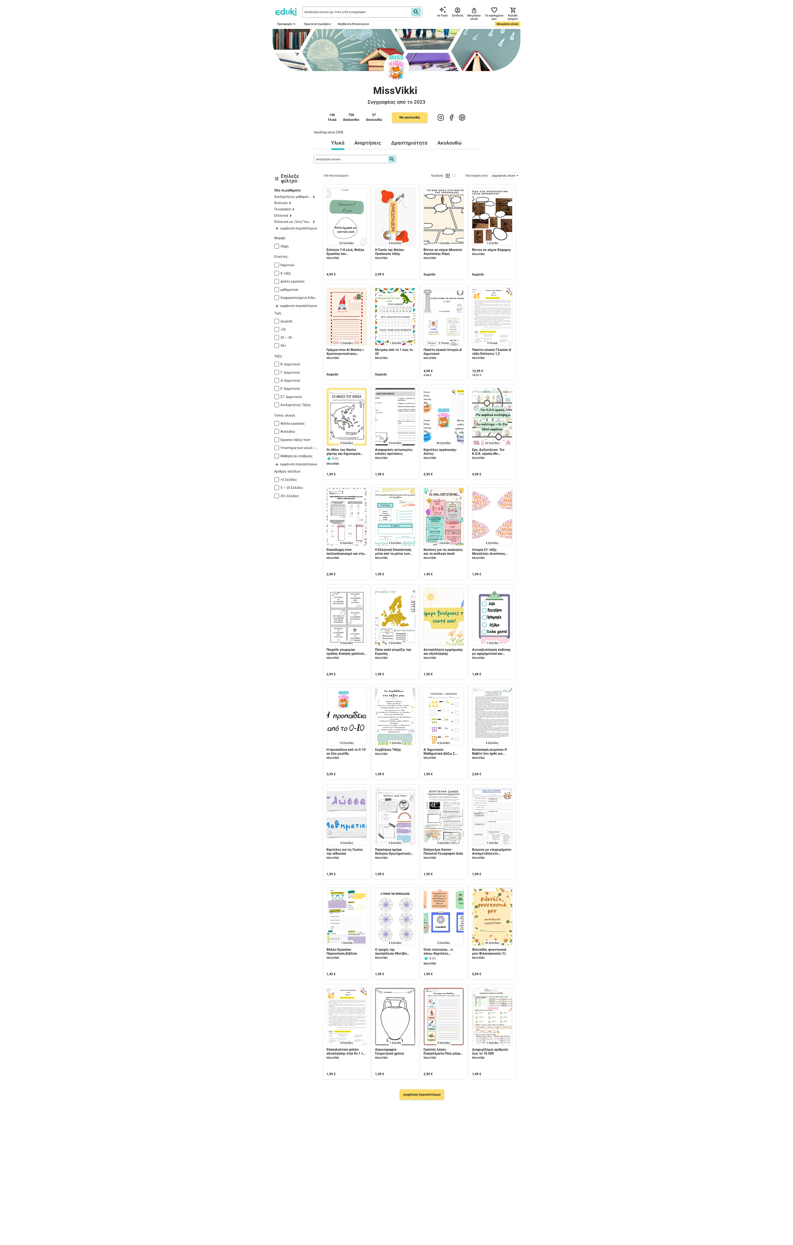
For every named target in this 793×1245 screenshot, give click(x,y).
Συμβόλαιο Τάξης (388, 750)
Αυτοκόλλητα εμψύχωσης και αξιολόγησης (443, 652)
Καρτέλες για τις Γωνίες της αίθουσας (344, 851)
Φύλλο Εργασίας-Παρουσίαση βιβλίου (341, 951)
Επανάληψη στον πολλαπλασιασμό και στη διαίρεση (345, 552)
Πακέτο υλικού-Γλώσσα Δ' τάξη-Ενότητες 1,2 (492, 352)
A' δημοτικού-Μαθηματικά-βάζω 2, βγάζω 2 (439, 752)
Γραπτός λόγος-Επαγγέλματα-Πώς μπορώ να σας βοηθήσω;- (443, 1051)
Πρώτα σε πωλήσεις (317, 24)
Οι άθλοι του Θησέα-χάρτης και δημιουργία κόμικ (343, 452)
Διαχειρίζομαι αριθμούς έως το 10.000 (490, 1051)
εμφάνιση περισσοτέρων (422, 1095)
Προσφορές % (286, 24)
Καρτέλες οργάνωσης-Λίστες (440, 452)
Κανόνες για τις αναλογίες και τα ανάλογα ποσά (443, 552)
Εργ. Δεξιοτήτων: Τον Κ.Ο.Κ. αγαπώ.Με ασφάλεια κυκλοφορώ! (489, 452)
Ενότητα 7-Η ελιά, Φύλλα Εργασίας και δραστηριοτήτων (345, 252)
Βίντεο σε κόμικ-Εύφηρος (491, 250)
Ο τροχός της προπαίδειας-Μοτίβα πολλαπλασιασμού (391, 951)
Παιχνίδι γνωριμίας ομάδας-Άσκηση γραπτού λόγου (345, 652)
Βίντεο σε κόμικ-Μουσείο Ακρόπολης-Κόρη (443, 252)
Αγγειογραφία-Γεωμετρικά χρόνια (389, 1051)
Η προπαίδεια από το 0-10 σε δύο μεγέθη (346, 752)
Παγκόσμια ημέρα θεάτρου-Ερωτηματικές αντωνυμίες (393, 851)
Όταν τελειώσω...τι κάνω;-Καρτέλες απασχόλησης (438, 951)
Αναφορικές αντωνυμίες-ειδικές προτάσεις (394, 452)
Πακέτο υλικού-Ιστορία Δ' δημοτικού (443, 352)
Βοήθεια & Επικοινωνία (353, 24)
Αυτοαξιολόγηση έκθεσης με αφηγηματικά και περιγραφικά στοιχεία (491, 652)
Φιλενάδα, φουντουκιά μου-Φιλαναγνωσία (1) (489, 951)
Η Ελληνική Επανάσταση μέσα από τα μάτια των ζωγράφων (393, 552)
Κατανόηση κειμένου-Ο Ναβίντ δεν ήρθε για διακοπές (489, 752)
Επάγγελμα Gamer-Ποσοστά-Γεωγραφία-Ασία (443, 851)
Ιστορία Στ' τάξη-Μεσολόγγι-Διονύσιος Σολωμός (488, 552)
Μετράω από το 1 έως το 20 (394, 352)
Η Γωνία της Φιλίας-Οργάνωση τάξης (390, 252)
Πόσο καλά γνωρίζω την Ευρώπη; (393, 652)
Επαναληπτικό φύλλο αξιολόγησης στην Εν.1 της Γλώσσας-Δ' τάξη (346, 1051)
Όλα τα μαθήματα (287, 190)
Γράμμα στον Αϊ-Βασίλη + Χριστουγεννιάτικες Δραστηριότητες (345, 352)
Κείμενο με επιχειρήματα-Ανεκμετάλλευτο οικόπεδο (492, 851)
